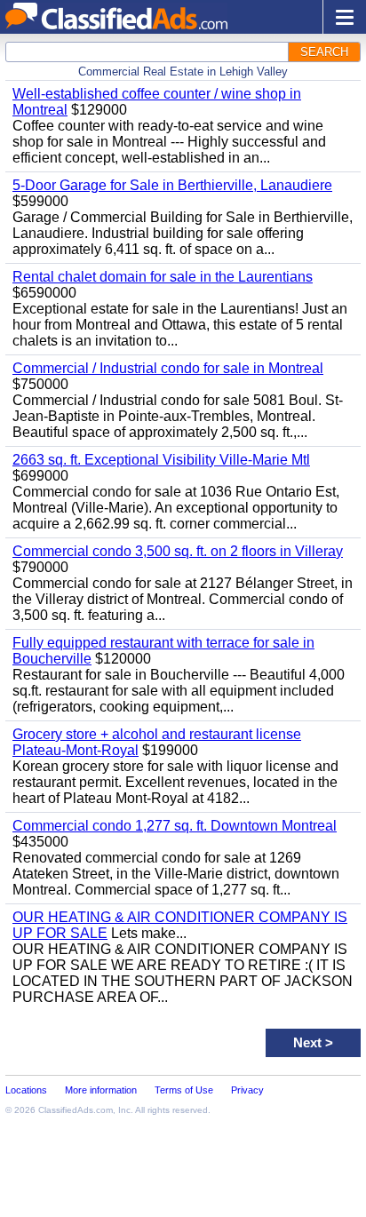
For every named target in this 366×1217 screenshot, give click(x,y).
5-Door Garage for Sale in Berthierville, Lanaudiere (172, 185)
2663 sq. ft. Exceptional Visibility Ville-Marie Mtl (161, 459)
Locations (26, 1090)
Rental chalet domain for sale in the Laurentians (162, 276)
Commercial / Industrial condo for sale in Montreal (167, 368)
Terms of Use (184, 1090)
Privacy (247, 1090)
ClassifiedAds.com (75, 1110)
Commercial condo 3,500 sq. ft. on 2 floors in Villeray (177, 551)
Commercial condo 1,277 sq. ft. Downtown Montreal (174, 825)
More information (101, 1090)
